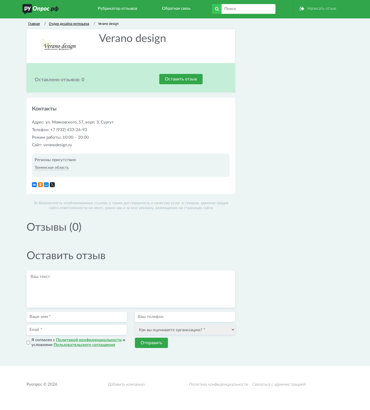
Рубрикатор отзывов (117, 8)
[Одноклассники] (40, 184)
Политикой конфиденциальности (89, 340)
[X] (52, 184)
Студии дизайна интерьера (69, 23)
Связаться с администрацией (279, 384)
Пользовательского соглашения (84, 345)
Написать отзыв (321, 8)
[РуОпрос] (40, 9)
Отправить (151, 343)
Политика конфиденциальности (218, 384)
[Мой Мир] (46, 184)
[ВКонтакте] (34, 184)
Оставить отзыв (181, 79)
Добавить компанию (126, 384)
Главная (34, 23)
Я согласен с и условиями (78, 342)
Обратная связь (176, 8)
